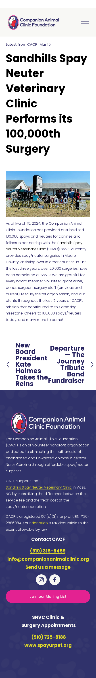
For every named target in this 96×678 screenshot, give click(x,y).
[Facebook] (54, 579)
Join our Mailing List (48, 596)
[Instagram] (41, 579)
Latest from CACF (21, 44)
